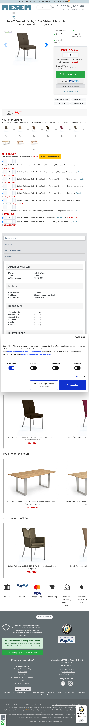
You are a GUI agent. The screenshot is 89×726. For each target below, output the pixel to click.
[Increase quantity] (75, 55)
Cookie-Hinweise (22, 683)
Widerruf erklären (23, 689)
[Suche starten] (53, 7)
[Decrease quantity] (65, 55)
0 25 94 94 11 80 (68, 669)
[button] (46, 45)
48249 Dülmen (76, 68)
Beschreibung (11, 244)
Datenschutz (22, 675)
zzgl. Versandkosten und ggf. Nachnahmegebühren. (67, 705)
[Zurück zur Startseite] (16, 7)
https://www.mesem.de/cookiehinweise (24, 352)
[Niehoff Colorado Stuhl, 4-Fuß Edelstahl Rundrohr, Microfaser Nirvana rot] (62, 129)
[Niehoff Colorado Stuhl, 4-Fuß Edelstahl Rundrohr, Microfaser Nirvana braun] (34, 129)
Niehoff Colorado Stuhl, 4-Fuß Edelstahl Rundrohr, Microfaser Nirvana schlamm (40, 165)
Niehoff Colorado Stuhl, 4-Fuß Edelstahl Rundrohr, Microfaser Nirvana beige (47, 172)
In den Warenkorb (72, 74)
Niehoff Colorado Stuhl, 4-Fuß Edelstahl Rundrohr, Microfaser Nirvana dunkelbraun (50, 186)
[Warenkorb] (13, 17)
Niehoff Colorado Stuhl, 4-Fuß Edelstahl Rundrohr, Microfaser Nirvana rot (46, 193)
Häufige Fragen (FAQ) (22, 669)
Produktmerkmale (12, 238)
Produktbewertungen (13, 250)
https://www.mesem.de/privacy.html (36, 354)
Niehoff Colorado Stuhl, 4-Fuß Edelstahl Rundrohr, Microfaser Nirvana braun (47, 179)
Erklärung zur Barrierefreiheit (22, 677)
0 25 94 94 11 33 (68, 672)
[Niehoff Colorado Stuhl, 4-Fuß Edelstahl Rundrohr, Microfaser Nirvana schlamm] (6, 129)
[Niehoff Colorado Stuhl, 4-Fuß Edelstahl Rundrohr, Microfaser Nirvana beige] (20, 129)
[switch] (33, 368)
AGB (22, 680)
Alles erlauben (72, 385)
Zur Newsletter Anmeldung (23, 652)
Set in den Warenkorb (51, 156)
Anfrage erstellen (71, 86)
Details (79, 376)
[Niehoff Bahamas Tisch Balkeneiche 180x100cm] (20, 142)
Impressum (22, 672)
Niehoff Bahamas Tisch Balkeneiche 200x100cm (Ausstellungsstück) (44, 222)
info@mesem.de (69, 674)
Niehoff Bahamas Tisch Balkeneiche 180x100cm (36, 218)
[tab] (45, 238)
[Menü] (85, 706)
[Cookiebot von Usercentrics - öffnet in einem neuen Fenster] (76, 337)
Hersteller (9, 257)
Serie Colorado (71, 91)
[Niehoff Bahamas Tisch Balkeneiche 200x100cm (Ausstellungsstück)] (34, 142)
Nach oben (44, 617)
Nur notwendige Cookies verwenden (44, 385)
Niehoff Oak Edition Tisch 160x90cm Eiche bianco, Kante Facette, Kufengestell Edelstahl (37, 211)
